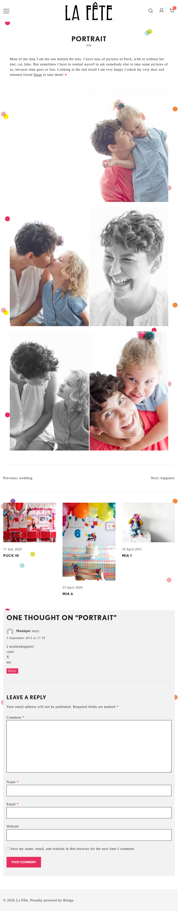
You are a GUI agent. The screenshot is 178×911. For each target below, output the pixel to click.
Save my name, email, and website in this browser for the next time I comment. (72, 849)
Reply (12, 670)
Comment (16, 717)
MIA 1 (127, 556)
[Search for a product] (150, 11)
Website (13, 826)
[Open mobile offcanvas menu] (6, 10)
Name (13, 782)
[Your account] (161, 11)
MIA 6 (68, 594)
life (89, 45)
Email (13, 804)
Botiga (68, 900)
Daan (38, 75)
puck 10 (11, 556)
